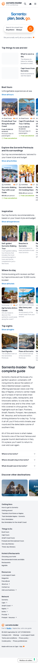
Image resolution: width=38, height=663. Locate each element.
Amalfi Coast (6, 606)
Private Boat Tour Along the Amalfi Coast (9, 123)
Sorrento (5, 600)
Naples (4, 609)
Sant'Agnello (7, 351)
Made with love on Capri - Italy (12, 646)
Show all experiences (10, 221)
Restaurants (6, 562)
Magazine (5, 578)
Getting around (7, 510)
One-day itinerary (8, 544)
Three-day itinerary (8, 547)
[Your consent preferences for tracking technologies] (34, 659)
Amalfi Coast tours (8, 538)
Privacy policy (23, 638)
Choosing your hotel (9, 557)
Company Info (6, 635)
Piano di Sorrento (26, 351)
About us (5, 584)
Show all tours (8, 94)
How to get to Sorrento (10, 507)
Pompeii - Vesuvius (8, 617)
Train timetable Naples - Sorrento (13, 516)
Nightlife (4, 565)
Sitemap (16, 635)
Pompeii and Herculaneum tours (13, 541)
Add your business (8, 590)
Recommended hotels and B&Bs (13, 559)
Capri (3, 603)
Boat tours (5, 532)
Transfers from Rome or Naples (12, 513)
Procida (4, 614)
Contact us (6, 587)
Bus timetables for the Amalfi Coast (14, 522)
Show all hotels (8, 283)
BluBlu (9, 628)
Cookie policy (6, 641)
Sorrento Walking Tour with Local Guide (9, 190)
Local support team (8, 575)
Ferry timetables (7, 519)
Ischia (4, 612)
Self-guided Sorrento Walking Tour (9, 246)
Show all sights (8, 329)
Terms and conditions (9, 638)
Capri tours (5, 535)
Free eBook (6, 581)
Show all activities (9, 161)
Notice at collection (27, 660)
